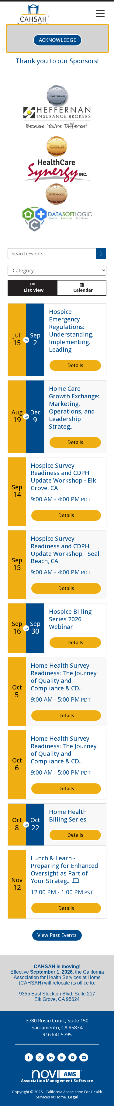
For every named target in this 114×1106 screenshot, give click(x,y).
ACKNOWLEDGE (57, 40)
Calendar (82, 290)
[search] (101, 253)
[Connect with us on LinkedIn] (51, 1057)
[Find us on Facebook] (29, 1057)
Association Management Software (57, 1080)
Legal (73, 1097)
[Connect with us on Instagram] (61, 1057)
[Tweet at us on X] (40, 1057)
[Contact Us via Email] (83, 1057)
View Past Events (57, 935)
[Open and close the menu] (85, 13)
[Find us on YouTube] (72, 1057)
